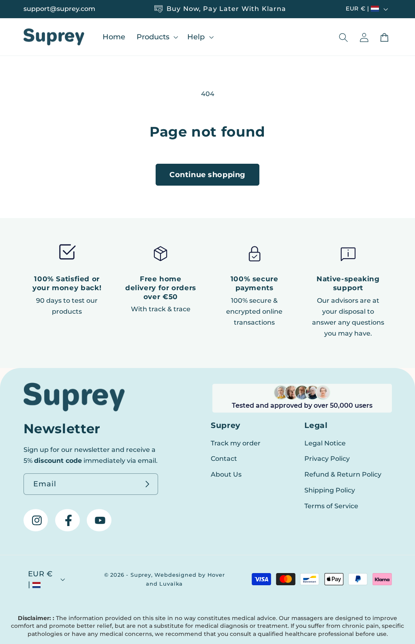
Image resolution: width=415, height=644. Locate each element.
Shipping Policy (329, 490)
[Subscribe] (147, 484)
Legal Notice (325, 443)
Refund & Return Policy (342, 474)
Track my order (236, 443)
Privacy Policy (327, 458)
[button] (156, 36)
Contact (224, 458)
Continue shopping (207, 174)
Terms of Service (331, 506)
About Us (226, 474)
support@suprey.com (59, 9)
